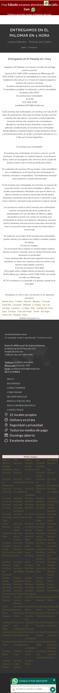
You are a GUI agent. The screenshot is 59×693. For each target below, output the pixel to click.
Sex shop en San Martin (18, 526)
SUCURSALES (13, 383)
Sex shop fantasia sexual (51, 536)
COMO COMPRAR (16, 387)
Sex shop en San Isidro (51, 517)
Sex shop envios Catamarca (52, 526)
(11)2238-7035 (23, 365)
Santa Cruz (7, 315)
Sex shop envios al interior (40, 526)
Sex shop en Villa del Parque (30, 526)
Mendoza (36, 301)
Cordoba (18, 301)
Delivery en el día (22, 420)
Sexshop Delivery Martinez (18, 600)
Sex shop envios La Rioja (29, 536)
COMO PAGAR (14, 392)
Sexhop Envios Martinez (29, 580)
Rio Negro (45, 311)
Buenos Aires (7, 301)
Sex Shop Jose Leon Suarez (52, 545)
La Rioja (25, 308)
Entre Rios (6, 305)
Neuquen (17, 315)
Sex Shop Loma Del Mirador (40, 555)
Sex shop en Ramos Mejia (40, 517)
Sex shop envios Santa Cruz (41, 536)
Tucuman (46, 301)
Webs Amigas (30, 456)
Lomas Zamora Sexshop (51, 507)
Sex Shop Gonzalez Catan (6, 545)
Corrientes (17, 305)
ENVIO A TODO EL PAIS (19, 401)
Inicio (24, 47)
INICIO (10, 379)
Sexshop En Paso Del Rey (30, 616)
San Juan (6, 308)
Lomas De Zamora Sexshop (18, 545)
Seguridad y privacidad (26, 425)
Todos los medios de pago (28, 430)
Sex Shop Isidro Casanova (29, 545)
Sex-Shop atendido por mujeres (7, 590)
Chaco (25, 315)
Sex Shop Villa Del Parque (51, 571)
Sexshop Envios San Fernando (52, 644)
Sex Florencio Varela (40, 472)
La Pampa (36, 305)
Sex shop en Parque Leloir (7, 517)
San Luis (46, 305)
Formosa (12, 311)
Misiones (27, 305)
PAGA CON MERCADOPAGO (21, 405)
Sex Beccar (30, 469)
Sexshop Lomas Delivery (18, 663)
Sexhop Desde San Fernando (19, 580)
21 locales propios (23, 415)
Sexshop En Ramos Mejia (7, 625)
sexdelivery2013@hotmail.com (25, 368)
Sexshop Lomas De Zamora (52, 654)
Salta (33, 308)
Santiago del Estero (44, 308)
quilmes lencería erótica (28, 463)
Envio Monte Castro (50, 580)
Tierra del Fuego (24, 311)
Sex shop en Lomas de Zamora (19, 507)
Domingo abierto (22, 435)
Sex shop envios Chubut (18, 536)
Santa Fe (27, 301)
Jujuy (4, 311)
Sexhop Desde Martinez (6, 580)
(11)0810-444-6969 (24, 362)
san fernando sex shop (40, 463)
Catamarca (15, 308)
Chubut (36, 311)
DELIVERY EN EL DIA (17, 396)
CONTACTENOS (15, 409)
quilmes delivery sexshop (6, 463)
